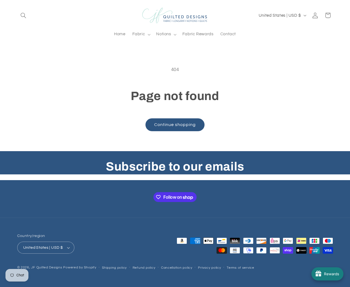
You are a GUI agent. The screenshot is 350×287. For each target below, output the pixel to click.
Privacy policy (209, 267)
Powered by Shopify (79, 267)
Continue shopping (175, 124)
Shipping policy (114, 267)
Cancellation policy (176, 267)
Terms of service (240, 267)
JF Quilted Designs (46, 267)
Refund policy (144, 267)
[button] (23, 15)
